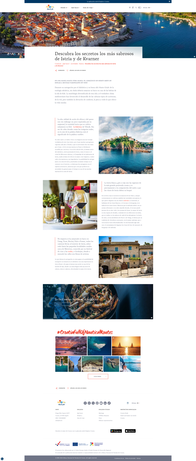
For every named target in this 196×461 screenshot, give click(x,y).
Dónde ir (79, 415)
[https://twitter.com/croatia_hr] (93, 403)
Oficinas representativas (105, 420)
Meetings (101, 413)
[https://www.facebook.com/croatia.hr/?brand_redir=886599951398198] (85, 403)
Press (100, 418)
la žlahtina (77, 127)
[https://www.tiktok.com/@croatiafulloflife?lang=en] (109, 403)
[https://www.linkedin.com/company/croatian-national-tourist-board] (105, 403)
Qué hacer (80, 413)
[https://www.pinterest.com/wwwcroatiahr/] (97, 403)
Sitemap (139, 458)
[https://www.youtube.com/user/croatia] (101, 403)
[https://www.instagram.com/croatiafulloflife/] (89, 403)
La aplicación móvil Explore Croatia (98, 1)
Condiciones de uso (119, 458)
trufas (70, 251)
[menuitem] (116, 431)
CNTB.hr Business (104, 415)
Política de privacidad (130, 458)
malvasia (126, 200)
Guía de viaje (80, 418)
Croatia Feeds (124, 413)
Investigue (59, 304)
